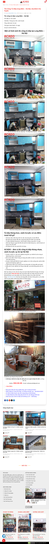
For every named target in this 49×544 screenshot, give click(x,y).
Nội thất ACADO (11, 277)
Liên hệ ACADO (29, 484)
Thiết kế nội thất (7, 489)
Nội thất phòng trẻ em (8, 501)
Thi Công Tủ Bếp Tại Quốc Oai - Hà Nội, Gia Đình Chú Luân (13, 452)
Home (4, 4)
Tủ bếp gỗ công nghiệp (8, 493)
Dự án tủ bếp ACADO (10, 13)
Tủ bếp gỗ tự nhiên (8, 491)
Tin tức (7, 4)
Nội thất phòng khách (8, 497)
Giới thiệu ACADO (29, 482)
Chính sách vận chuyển (31, 476)
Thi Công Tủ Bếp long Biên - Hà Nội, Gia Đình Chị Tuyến (35, 428)
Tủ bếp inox (6, 495)
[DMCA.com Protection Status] (31, 542)
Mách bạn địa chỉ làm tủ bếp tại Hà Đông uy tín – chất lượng (21, 396)
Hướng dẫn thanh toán (30, 480)
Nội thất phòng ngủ (8, 499)
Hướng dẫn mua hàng (30, 478)
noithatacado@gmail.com (9, 538)
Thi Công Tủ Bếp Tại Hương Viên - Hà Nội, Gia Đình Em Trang (35, 452)
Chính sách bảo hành (30, 474)
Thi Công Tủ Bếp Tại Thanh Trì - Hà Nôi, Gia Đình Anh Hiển (13, 428)
